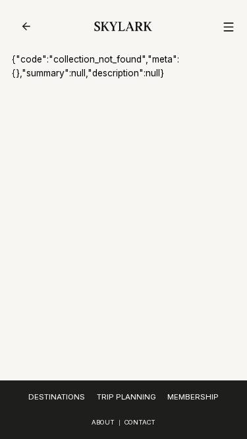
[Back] (26, 26)
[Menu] (228, 27)
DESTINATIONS (56, 396)
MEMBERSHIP (193, 396)
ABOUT (103, 422)
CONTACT (139, 422)
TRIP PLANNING (126, 396)
